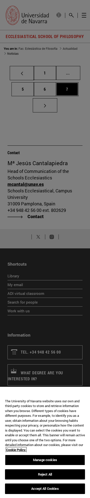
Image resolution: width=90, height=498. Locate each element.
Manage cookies (45, 460)
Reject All (45, 474)
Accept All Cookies (44, 488)
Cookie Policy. (16, 450)
